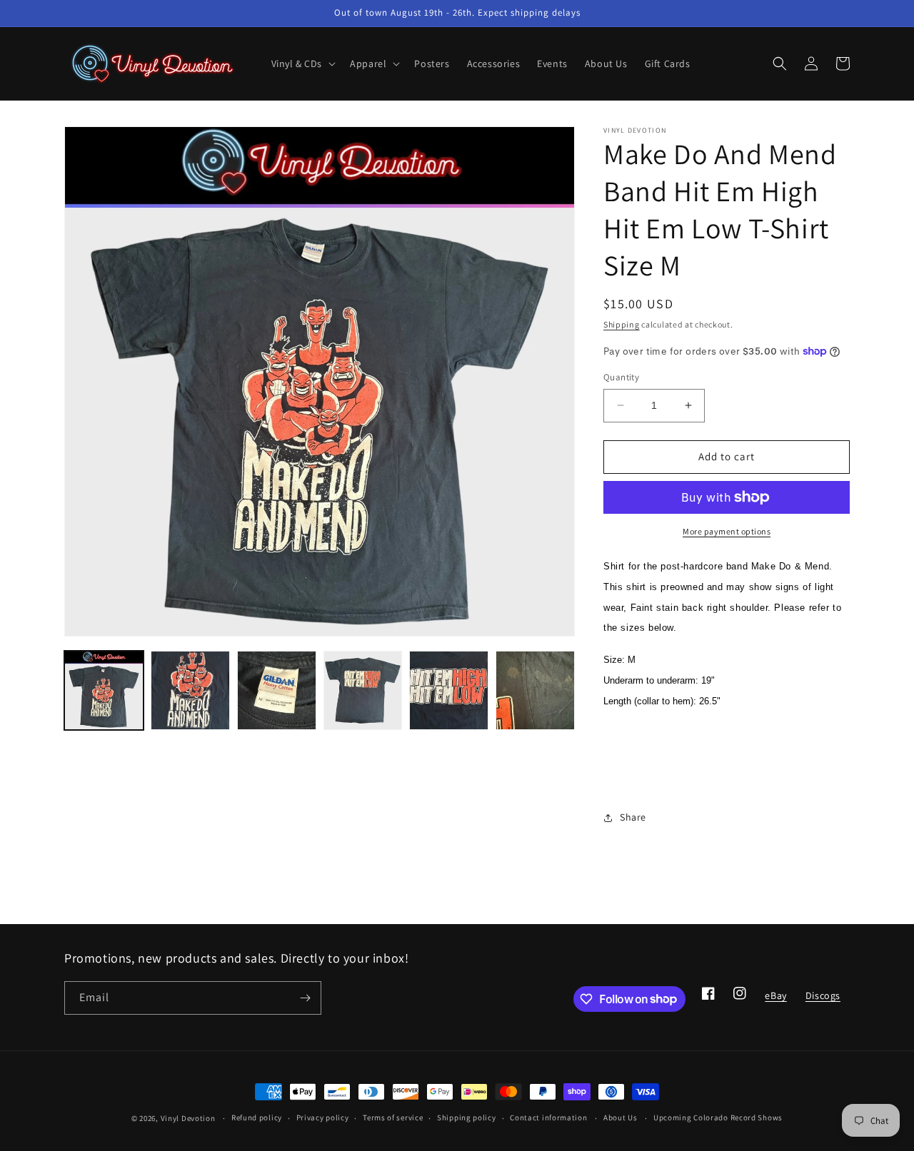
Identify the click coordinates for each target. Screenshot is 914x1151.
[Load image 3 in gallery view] (276, 690)
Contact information (548, 1117)
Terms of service (393, 1117)
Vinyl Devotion (188, 1118)
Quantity (621, 377)
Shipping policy (466, 1117)
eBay (775, 999)
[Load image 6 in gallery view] (535, 690)
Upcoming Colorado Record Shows (718, 1117)
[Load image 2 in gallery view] (190, 690)
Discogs (822, 999)
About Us (620, 1117)
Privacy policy (322, 1117)
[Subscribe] (305, 998)
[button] (302, 63)
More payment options (726, 531)
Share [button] (633, 817)
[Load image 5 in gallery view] (448, 690)
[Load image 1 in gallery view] (104, 690)
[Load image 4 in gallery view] (363, 690)
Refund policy (256, 1117)
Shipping (621, 324)
